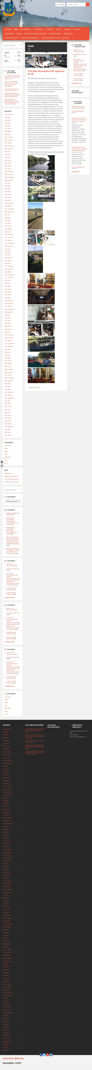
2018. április (7, 389)
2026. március (8, 128)
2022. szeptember (9, 243)
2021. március (8, 292)
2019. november (8, 338)
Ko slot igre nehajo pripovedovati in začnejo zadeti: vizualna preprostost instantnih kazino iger (12, 102)
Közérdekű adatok (11, 38)
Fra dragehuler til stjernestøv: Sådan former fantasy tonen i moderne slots (12, 77)
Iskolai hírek (7, 457)
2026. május (7, 123)
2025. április (7, 160)
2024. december (8, 171)
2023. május (7, 220)
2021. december (8, 266)
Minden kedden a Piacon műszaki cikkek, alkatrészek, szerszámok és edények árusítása (79, 149)
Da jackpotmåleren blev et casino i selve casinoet (11, 89)
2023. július (7, 214)
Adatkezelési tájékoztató (13, 1058)
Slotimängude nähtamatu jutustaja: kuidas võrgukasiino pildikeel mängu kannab (12, 95)
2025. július (7, 151)
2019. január (7, 366)
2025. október (8, 143)
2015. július (7, 429)
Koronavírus (9, 34)
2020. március (8, 326)
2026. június (7, 120)
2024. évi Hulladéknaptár (78, 167)
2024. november (8, 174)
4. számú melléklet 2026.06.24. (11, 588)
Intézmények (38, 29)
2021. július (7, 280)
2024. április (7, 191)
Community (7, 445)
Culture (39, 387)
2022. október (8, 240)
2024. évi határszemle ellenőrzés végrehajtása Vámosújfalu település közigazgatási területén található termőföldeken (12, 540)
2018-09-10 (32, 387)
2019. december (8, 335)
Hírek (16, 29)
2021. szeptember (9, 275)
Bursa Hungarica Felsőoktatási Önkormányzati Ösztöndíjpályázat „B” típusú (12, 521)
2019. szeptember (9, 343)
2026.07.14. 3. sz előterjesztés (10, 564)
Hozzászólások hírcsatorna (11, 479)
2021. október (8, 272)
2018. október (8, 375)
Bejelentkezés (8, 473)
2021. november (8, 269)
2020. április (7, 323)
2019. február (8, 363)
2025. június (7, 154)
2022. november (8, 237)
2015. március (8, 435)
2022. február (8, 260)
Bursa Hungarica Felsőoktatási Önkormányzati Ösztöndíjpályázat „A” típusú (12, 531)
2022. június (7, 249)
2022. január (7, 263)
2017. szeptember (9, 398)
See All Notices (76, 171)
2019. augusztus (8, 346)
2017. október (8, 395)
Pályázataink (68, 34)
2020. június (7, 318)
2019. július (7, 349)
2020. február (8, 329)
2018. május (7, 386)
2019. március (8, 360)
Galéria (19, 34)
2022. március (8, 257)
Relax (5, 460)
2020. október (8, 306)
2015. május (7, 432)
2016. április (7, 412)
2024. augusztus (8, 180)
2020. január (7, 332)
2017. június (7, 401)
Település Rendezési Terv (50, 38)
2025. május (7, 157)
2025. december (8, 137)
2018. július (7, 383)
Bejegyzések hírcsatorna (11, 476)
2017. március (8, 406)
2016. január (7, 421)
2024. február (8, 197)
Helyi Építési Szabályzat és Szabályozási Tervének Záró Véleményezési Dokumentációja (13, 551)
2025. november (8, 140)
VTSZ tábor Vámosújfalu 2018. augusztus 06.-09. (46, 72)
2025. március (8, 163)
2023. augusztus (8, 212)
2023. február (8, 229)
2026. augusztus (8, 114)
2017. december (8, 392)
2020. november (8, 303)
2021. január (7, 297)
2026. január (7, 134)
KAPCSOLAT (65, 38)
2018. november (8, 372)
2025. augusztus (8, 148)
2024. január (7, 200)
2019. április (7, 358)
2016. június (7, 409)
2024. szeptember (9, 177)
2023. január (7, 232)
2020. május (7, 320)
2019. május (7, 355)
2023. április (7, 223)
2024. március (8, 194)
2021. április (7, 289)
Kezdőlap (8, 29)
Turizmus (49, 29)
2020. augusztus (8, 312)
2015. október (8, 424)
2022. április (7, 254)
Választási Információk (29, 38)
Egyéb (6, 451)
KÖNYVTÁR (76, 29)
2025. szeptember (9, 146)
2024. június (7, 186)
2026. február (8, 131)
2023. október (8, 206)
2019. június (7, 352)
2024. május (7, 189)
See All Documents (9, 597)
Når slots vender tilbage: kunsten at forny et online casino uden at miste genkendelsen (11, 84)
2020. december (8, 300)
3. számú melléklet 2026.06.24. (11, 593)
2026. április (7, 126)
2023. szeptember (9, 209)
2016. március (8, 415)
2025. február (8, 166)
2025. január (7, 169)
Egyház (58, 29)
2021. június (7, 283)
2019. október (8, 340)
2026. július (7, 117)
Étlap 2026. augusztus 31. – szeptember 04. (79, 107)
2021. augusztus (8, 277)
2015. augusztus (8, 426)
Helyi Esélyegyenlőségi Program (35, 34)
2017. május (7, 403)
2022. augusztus (8, 246)
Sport (6, 463)
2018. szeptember (9, 378)
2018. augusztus (8, 381)
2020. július (7, 315)
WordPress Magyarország (11, 482)
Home (29, 50)
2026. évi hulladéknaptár (78, 111)
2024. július (7, 183)
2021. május (7, 286)
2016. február (8, 418)
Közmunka (67, 29)
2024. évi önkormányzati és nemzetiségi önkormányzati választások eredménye (79, 119)
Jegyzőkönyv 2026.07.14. (13, 569)
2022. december (8, 234)
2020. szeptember (9, 309)
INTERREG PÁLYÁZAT (55, 34)
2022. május (7, 252)
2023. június (7, 217)
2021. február (8, 295)
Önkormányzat (25, 29)
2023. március (8, 226)
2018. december (8, 369)
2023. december (8, 203)
